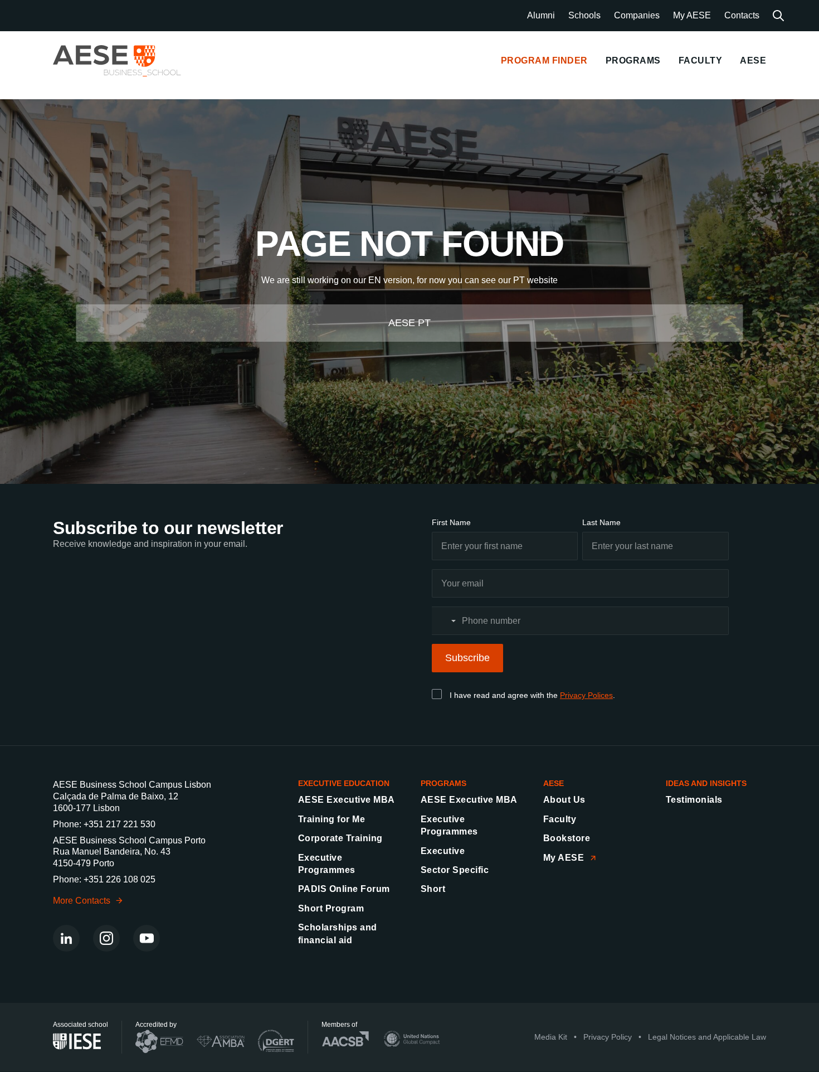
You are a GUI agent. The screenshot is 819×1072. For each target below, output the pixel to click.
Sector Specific (455, 870)
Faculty (559, 819)
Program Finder (544, 60)
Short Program (331, 908)
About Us (564, 799)
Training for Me (331, 819)
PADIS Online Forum (344, 889)
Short (433, 889)
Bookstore (566, 838)
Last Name (601, 522)
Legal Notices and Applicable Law (707, 1037)
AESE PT (409, 322)
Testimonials (694, 799)
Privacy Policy (607, 1037)
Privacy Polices (586, 695)
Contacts (741, 15)
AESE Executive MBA (346, 799)
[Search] (778, 15)
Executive (443, 851)
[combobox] (445, 620)
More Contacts (81, 900)
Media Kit (550, 1037)
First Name (451, 522)
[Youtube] (146, 938)
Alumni (541, 15)
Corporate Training (340, 838)
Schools (584, 15)
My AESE (692, 15)
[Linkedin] (66, 938)
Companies (637, 15)
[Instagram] (106, 938)
